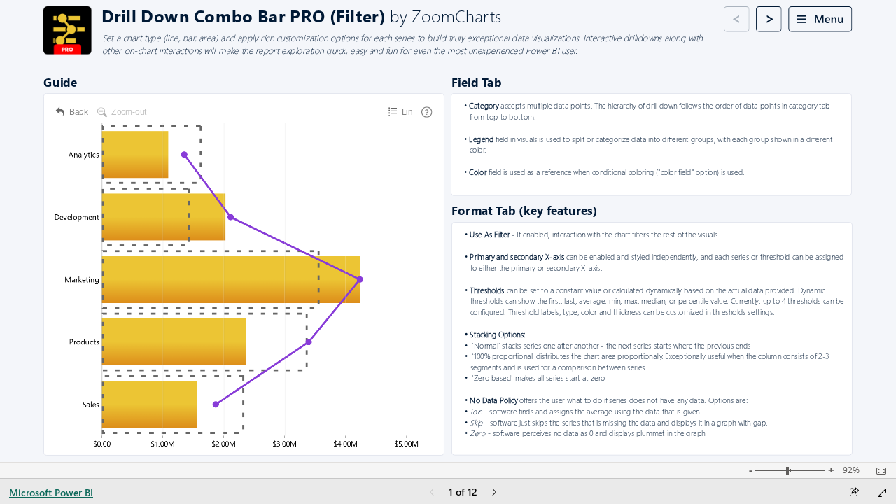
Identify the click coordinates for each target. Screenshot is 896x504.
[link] (67, 30)
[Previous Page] (432, 493)
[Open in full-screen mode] (882, 493)
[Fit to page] (877, 471)
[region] (447, 231)
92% (851, 470)
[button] (736, 19)
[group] (370, 15)
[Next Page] (494, 493)
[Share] (854, 493)
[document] (371, 15)
